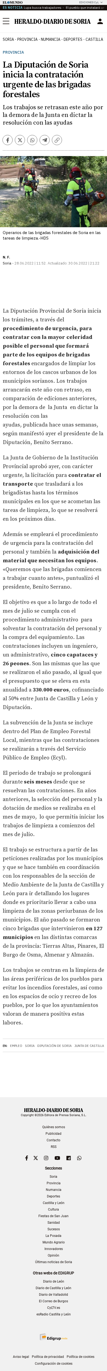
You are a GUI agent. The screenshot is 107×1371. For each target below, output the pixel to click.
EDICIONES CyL (89, 2)
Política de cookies (80, 1357)
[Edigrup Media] (53, 1336)
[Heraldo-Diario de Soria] (53, 21)
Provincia (13, 52)
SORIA (8, 39)
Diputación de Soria (54, 1046)
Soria (30, 1046)
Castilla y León (53, 1203)
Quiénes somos (53, 1127)
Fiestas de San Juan (53, 1216)
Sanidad (53, 1223)
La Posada (53, 1236)
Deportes (53, 1196)
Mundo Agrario (54, 1242)
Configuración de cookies (53, 1364)
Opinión (53, 1255)
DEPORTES (73, 39)
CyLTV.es (53, 1308)
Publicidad (53, 1134)
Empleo (16, 1046)
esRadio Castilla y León (53, 1314)
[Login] (100, 21)
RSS (54, 1147)
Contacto (53, 1140)
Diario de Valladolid (53, 1295)
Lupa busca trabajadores (42, 7)
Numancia (53, 1190)
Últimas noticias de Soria (53, 1262)
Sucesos (53, 1229)
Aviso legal (21, 1357)
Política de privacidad (48, 1357)
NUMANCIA (50, 39)
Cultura (53, 1209)
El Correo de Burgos (53, 1301)
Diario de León (53, 1281)
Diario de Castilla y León (53, 1288)
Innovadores (53, 1249)
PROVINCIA (27, 39)
